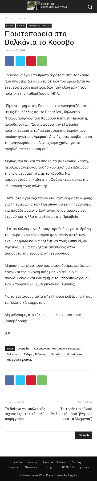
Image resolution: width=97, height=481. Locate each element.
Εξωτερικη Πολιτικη (39, 25)
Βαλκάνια (13, 354)
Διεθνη (20, 25)
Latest (22, 18)
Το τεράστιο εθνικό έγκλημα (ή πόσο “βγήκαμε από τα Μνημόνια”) (71, 414)
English (51, 467)
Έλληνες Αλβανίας (35, 354)
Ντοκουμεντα (33, 467)
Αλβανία (23, 348)
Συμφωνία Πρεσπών (19, 360)
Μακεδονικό (74, 354)
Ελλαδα (17, 462)
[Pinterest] (31, 61)
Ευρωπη (31, 462)
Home (9, 18)
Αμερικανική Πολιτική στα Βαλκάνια (57, 348)
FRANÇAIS (67, 467)
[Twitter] (20, 61)
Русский (83, 467)
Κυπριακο (14, 467)
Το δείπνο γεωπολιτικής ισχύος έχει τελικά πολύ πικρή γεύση (25, 414)
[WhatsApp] (42, 61)
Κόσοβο (56, 354)
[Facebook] (9, 61)
